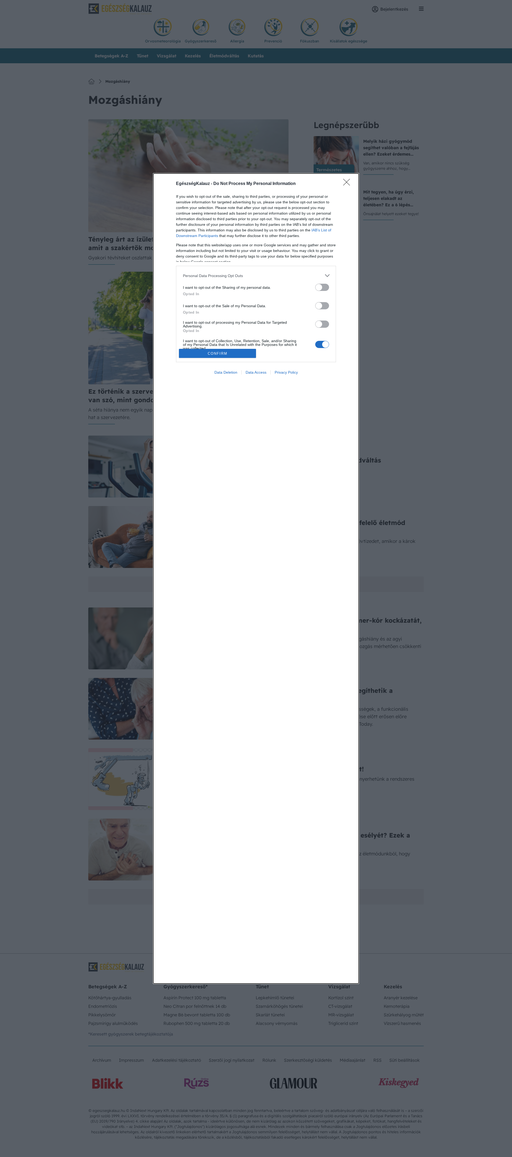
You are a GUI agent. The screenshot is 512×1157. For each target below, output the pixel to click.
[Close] (348, 184)
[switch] (322, 287)
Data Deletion (225, 372)
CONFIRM (217, 354)
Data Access (256, 372)
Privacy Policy (286, 372)
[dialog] (256, 578)
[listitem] (256, 275)
